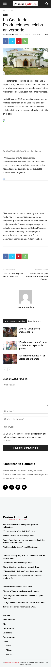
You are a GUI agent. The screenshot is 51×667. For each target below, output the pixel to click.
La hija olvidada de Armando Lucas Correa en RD (24, 602)
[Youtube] (24, 487)
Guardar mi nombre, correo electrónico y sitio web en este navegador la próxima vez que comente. (24, 437)
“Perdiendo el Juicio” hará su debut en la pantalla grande (32, 345)
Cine (11, 10)
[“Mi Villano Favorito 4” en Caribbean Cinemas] (10, 359)
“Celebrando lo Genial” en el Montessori (20, 547)
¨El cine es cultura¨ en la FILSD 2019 (19, 531)
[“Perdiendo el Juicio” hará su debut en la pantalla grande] (10, 345)
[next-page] (9, 369)
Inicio (5, 10)
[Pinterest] (19, 41)
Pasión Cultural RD (12, 662)
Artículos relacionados (15, 321)
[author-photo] (25, 303)
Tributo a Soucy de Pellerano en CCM (19, 607)
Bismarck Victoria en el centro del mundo (21, 591)
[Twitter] (12, 41)
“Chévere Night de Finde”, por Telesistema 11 (22, 571)
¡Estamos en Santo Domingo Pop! (17, 563)
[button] (4, 4)
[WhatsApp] (25, 41)
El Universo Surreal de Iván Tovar (17, 587)
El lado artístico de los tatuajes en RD (19, 536)
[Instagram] (11, 487)
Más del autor (34, 321)
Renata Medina (12, 35)
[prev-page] (4, 369)
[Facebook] (5, 41)
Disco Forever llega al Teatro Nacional (13, 275)
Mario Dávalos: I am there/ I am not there (21, 567)
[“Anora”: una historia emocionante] (10, 332)
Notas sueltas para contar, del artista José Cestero (37, 276)
